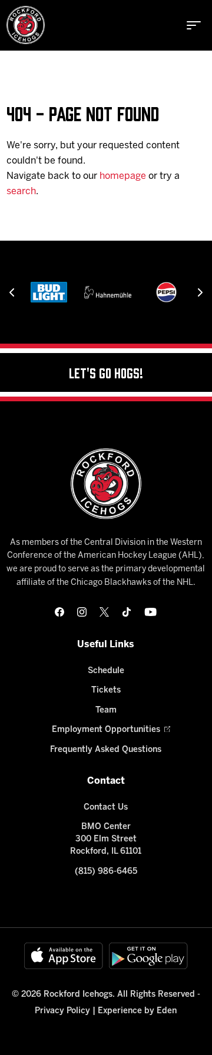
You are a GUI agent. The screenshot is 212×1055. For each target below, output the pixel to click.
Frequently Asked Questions (105, 750)
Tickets (106, 690)
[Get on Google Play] (148, 956)
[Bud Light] (49, 292)
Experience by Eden (137, 1011)
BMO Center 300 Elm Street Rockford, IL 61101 (105, 839)
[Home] (25, 25)
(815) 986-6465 (106, 872)
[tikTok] (127, 612)
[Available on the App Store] (63, 956)
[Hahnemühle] (107, 292)
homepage (123, 176)
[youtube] (150, 612)
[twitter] (104, 612)
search (21, 191)
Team (106, 710)
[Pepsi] (166, 292)
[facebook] (59, 612)
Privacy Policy (62, 1011)
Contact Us (106, 807)
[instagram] (82, 612)
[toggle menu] (194, 25)
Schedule (106, 671)
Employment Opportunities (106, 730)
